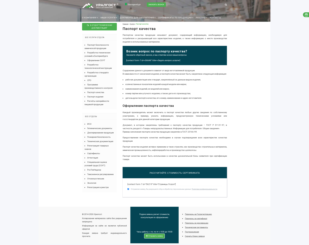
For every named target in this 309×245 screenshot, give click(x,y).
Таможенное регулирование (100, 174)
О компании (89, 18)
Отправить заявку (155, 236)
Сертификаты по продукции (175, 18)
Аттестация (92, 158)
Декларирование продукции (100, 132)
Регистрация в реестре (98, 187)
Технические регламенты (196, 227)
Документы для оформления (137, 18)
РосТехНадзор (94, 170)
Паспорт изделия (95, 96)
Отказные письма (95, 178)
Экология (91, 183)
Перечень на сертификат (196, 218)
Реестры (201, 18)
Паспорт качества (95, 92)
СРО (89, 80)
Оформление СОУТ (96, 60)
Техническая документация (100, 141)
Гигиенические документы (99, 128)
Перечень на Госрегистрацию (198, 214)
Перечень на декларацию (196, 223)
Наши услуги (108, 18)
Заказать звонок (156, 5)
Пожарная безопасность (99, 137)
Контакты (215, 18)
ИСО (89, 124)
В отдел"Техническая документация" (100, 26)
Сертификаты (93, 153)
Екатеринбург (134, 4)
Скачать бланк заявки (195, 236)
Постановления (192, 232)
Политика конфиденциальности (204, 189)
